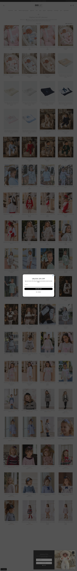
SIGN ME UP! (38, 288)
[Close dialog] (53, 275)
